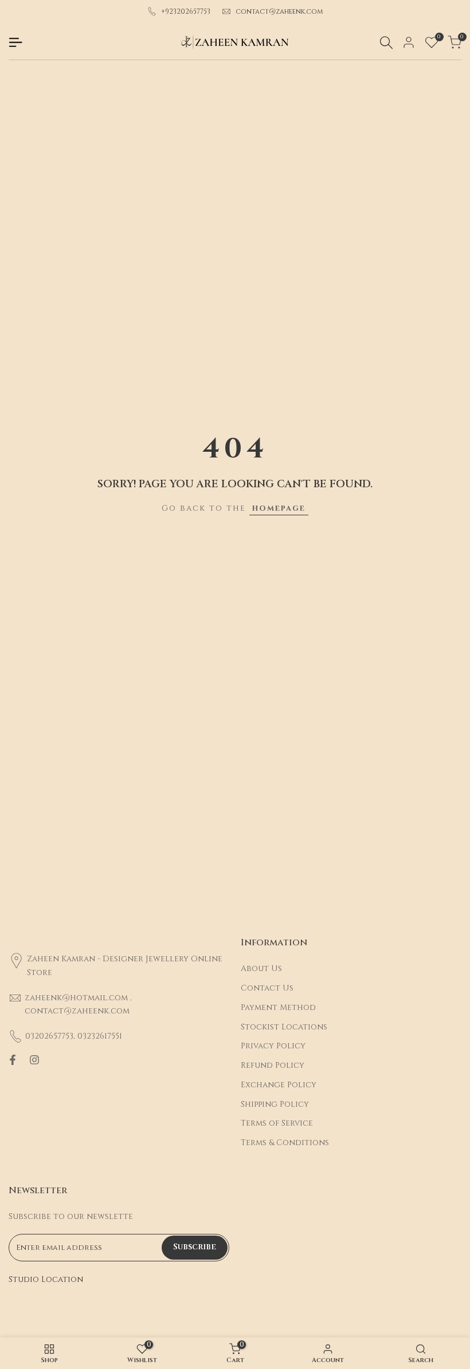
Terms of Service (277, 1123)
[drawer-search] (386, 42)
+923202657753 (185, 11)
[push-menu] (15, 42)
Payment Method (278, 1007)
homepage (279, 508)
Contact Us (267, 988)
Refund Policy (272, 1065)
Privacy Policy (273, 1045)
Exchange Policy (278, 1084)
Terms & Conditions (285, 1142)
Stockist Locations (284, 1026)
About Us (261, 968)
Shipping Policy (275, 1104)
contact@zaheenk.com (279, 11)
